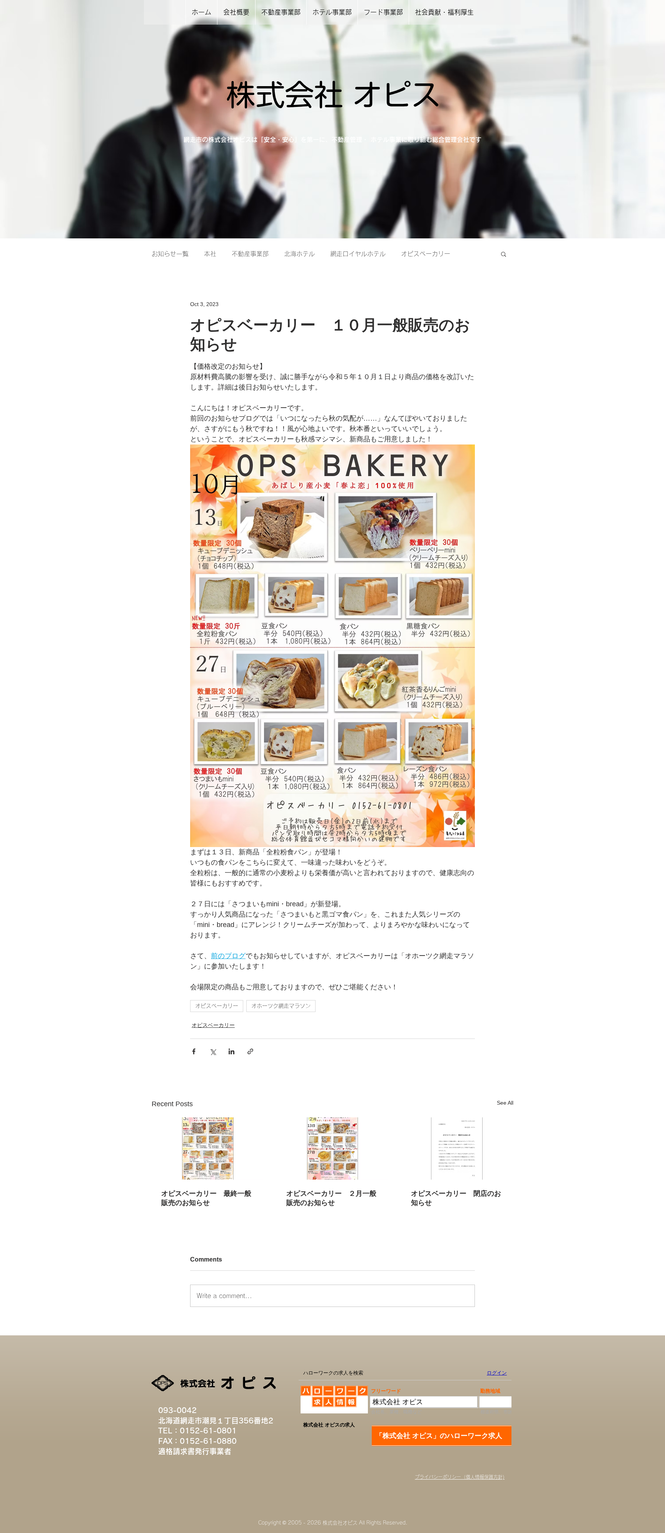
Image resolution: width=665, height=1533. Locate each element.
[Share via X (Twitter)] (212, 1051)
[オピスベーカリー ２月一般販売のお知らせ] (332, 1148)
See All (505, 1103)
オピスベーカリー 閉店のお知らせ (456, 1198)
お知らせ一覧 (170, 254)
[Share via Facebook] (193, 1051)
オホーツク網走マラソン (281, 1006)
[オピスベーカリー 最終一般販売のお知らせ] (207, 1148)
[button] (503, 254)
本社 (210, 254)
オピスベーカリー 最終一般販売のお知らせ (206, 1198)
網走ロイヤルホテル (358, 254)
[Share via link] (250, 1051)
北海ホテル (299, 254)
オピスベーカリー (425, 254)
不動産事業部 (250, 254)
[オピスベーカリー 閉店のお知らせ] (457, 1148)
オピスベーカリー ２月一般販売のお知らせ (331, 1198)
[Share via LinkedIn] (231, 1051)
